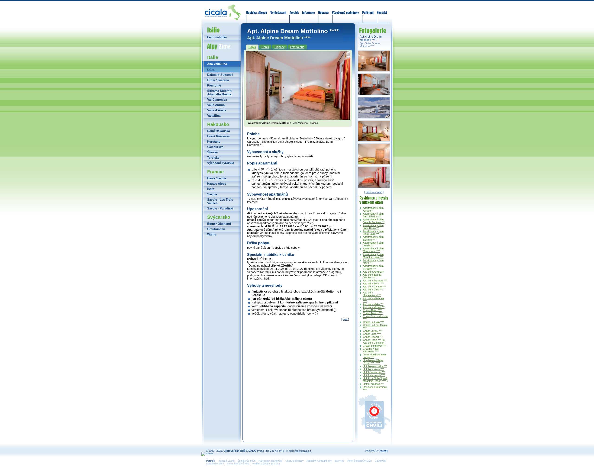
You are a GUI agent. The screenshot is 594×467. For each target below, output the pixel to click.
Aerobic (294, 9)
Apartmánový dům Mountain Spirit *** (373, 255)
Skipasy (279, 47)
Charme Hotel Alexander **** (371, 350)
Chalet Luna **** (372, 333)
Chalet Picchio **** (373, 336)
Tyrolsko (213, 157)
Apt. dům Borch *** (373, 283)
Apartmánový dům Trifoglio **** (373, 267)
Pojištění (367, 9)
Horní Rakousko (218, 136)
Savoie (212, 194)
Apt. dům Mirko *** (373, 304)
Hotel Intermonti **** (374, 375)
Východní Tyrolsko (220, 163)
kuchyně (339, 460)
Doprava (323, 9)
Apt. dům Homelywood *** (372, 294)
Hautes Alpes (216, 183)
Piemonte (214, 85)
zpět (345, 319)
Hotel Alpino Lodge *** (375, 366)
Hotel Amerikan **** (373, 369)
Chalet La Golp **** (373, 322)
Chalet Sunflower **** (374, 345)
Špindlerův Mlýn (246, 460)
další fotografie (374, 192)
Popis (252, 47)
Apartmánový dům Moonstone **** (373, 250)
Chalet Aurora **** (373, 313)
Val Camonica (217, 99)
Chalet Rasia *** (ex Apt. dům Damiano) (374, 341)
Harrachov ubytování (270, 460)
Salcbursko (215, 147)
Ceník (265, 47)
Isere (210, 189)
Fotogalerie (297, 47)
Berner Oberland (219, 223)
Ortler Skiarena (218, 80)
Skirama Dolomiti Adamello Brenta (219, 92)
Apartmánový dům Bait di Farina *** (373, 215)
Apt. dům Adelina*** (373, 271)
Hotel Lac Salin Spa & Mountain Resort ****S (375, 379)
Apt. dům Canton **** (374, 286)
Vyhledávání (278, 9)
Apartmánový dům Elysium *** (373, 238)
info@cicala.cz (302, 450)
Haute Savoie (216, 178)
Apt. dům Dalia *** (373, 289)
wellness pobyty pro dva (266, 463)
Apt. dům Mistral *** (373, 307)
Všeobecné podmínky (345, 9)
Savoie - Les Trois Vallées (220, 201)
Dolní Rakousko (218, 131)
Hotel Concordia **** (374, 372)
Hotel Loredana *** (373, 384)
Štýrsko (212, 152)
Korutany (213, 141)
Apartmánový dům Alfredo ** (373, 209)
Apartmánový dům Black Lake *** (373, 232)
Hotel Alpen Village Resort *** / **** (373, 361)
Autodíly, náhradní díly (319, 460)
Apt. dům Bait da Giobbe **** (372, 276)
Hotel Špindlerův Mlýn (359, 460)
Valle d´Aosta (216, 110)
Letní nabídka (217, 37)
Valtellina (213, 115)
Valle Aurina (216, 105)
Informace (308, 9)
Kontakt (382, 9)
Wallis (211, 234)
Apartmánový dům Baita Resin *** (373, 226)
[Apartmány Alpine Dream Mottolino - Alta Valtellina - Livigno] (298, 118)
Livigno (211, 69)
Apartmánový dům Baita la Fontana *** (373, 221)
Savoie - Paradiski (220, 208)
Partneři (210, 460)
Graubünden (216, 229)
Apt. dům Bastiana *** (375, 280)
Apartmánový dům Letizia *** (373, 244)
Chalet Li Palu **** (373, 330)
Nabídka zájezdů (257, 9)
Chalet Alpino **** (372, 310)
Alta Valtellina (217, 64)
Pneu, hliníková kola (238, 463)
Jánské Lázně (227, 460)
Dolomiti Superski (220, 75)
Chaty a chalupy (294, 460)
